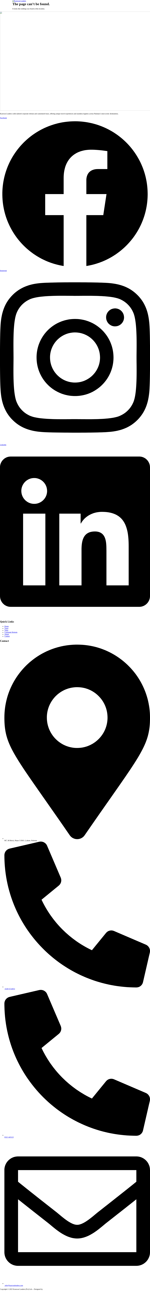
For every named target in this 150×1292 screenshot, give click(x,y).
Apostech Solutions (50, 1289)
